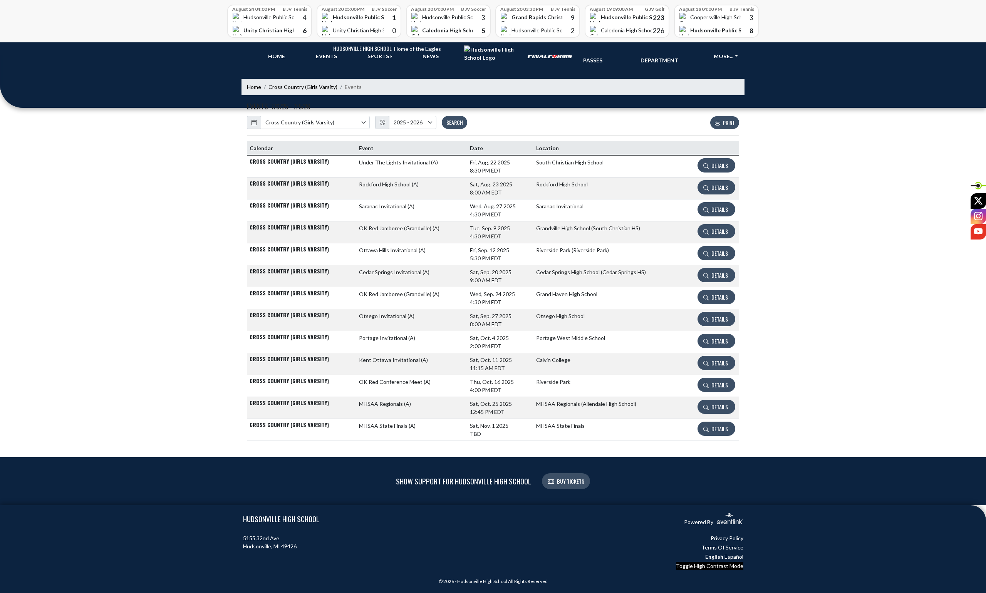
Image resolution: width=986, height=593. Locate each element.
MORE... (723, 56)
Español (733, 556)
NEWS (431, 56)
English (714, 556)
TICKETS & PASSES (597, 56)
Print (729, 123)
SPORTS (378, 56)
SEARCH (454, 122)
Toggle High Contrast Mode (709, 566)
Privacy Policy (727, 538)
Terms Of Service (722, 547)
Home (254, 87)
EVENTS (326, 56)
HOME (276, 56)
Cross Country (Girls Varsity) (302, 87)
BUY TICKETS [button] (570, 481)
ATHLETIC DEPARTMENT (659, 56)
